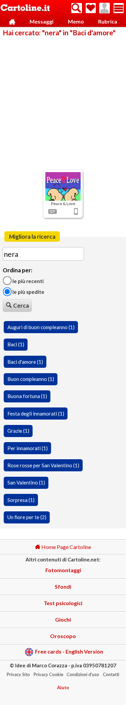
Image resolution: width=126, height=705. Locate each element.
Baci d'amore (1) (25, 362)
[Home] (12, 21)
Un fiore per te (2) (26, 517)
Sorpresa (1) (21, 500)
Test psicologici (63, 603)
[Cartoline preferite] (90, 8)
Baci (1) (15, 344)
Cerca (21, 305)
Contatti (111, 674)
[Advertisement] (63, 103)
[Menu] (118, 8)
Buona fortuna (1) (27, 396)
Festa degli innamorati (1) (35, 413)
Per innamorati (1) (27, 448)
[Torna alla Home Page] (25, 8)
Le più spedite (27, 292)
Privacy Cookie (48, 674)
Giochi (63, 619)
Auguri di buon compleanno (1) (41, 327)
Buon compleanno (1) (30, 379)
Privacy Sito (18, 674)
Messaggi (41, 21)
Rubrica (107, 21)
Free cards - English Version (69, 651)
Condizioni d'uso (83, 674)
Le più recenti (27, 281)
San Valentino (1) (26, 482)
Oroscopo (63, 636)
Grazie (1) (18, 431)
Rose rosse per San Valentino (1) (43, 465)
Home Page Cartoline (65, 547)
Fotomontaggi (63, 570)
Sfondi (63, 586)
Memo (76, 21)
